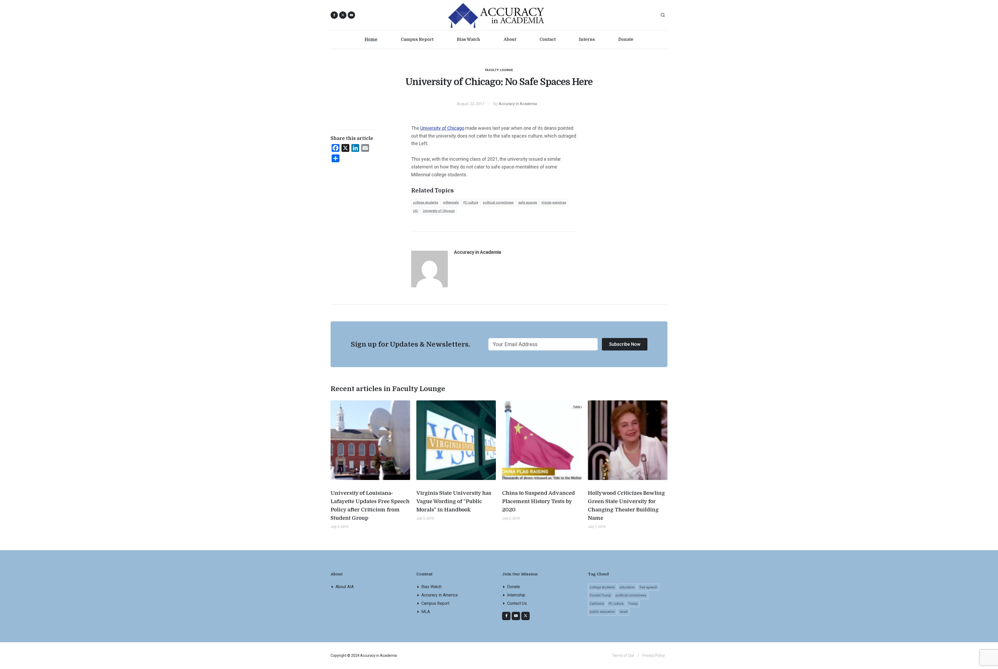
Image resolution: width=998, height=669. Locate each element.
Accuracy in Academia (518, 104)
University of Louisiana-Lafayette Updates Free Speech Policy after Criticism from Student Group (370, 505)
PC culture (470, 202)
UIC (415, 211)
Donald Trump (600, 595)
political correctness (498, 202)
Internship (516, 595)
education (627, 587)
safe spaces (527, 202)
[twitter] (525, 616)
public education (602, 612)
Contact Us (517, 603)
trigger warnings (554, 202)
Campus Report (435, 603)
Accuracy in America (439, 595)
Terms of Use (623, 655)
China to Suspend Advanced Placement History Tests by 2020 (538, 501)
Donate (513, 586)
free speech (648, 587)
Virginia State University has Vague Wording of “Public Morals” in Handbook (453, 501)
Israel (624, 612)
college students (425, 202)
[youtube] (351, 15)
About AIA (345, 586)
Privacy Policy (653, 655)
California (597, 604)
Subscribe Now (624, 344)
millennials (451, 202)
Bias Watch (431, 586)
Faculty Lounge (499, 70)
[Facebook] (506, 616)
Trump (633, 604)
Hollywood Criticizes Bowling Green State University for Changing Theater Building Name (626, 505)
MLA (425, 611)
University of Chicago (442, 128)
